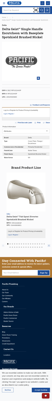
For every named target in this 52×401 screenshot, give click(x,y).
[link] (10, 17)
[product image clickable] (26, 192)
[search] (41, 10)
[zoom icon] (38, 78)
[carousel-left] (3, 245)
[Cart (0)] (48, 3)
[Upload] (47, 10)
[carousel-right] (49, 245)
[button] (7, 244)
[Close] (8, 390)
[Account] (42, 3)
